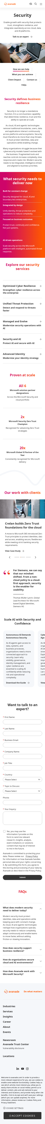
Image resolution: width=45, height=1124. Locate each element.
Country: (7, 774)
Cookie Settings (15, 1108)
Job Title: (7, 763)
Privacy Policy (32, 856)
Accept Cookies (23, 1115)
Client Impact (14, 79)
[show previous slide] (10, 557)
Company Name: (11, 751)
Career (7, 1021)
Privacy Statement (8, 1102)
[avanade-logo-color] (10, 3)
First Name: (9, 717)
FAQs (23, 85)
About (6, 1026)
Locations (8, 1056)
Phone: (6, 797)
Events (7, 1032)
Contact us (32, 79)
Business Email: (10, 740)
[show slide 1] (16, 557)
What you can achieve (22, 74)
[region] (22, 1099)
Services (8, 1011)
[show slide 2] (22, 557)
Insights (8, 1016)
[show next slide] (35, 557)
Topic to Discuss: (11, 786)
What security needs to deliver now (22, 181)
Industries (9, 1006)
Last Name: (9, 728)
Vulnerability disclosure (13, 1048)
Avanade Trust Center (16, 1044)
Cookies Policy (32, 1100)
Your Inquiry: (9, 809)
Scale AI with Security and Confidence (22, 621)
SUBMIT (23, 877)
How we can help (21, 69)
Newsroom (9, 1040)
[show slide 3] (28, 557)
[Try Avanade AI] (30, 3)
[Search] (35, 3)
